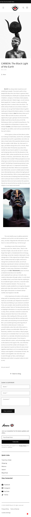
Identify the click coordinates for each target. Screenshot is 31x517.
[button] (3, 8)
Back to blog (16, 374)
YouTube (6, 491)
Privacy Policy (22, 445)
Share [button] (4, 74)
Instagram (7, 488)
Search (4, 469)
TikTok (6, 495)
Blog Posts (5, 473)
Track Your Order (6, 460)
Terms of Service (14, 509)
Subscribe (16, 442)
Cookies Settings (6, 512)
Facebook (7, 485)
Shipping (4, 463)
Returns (4, 466)
